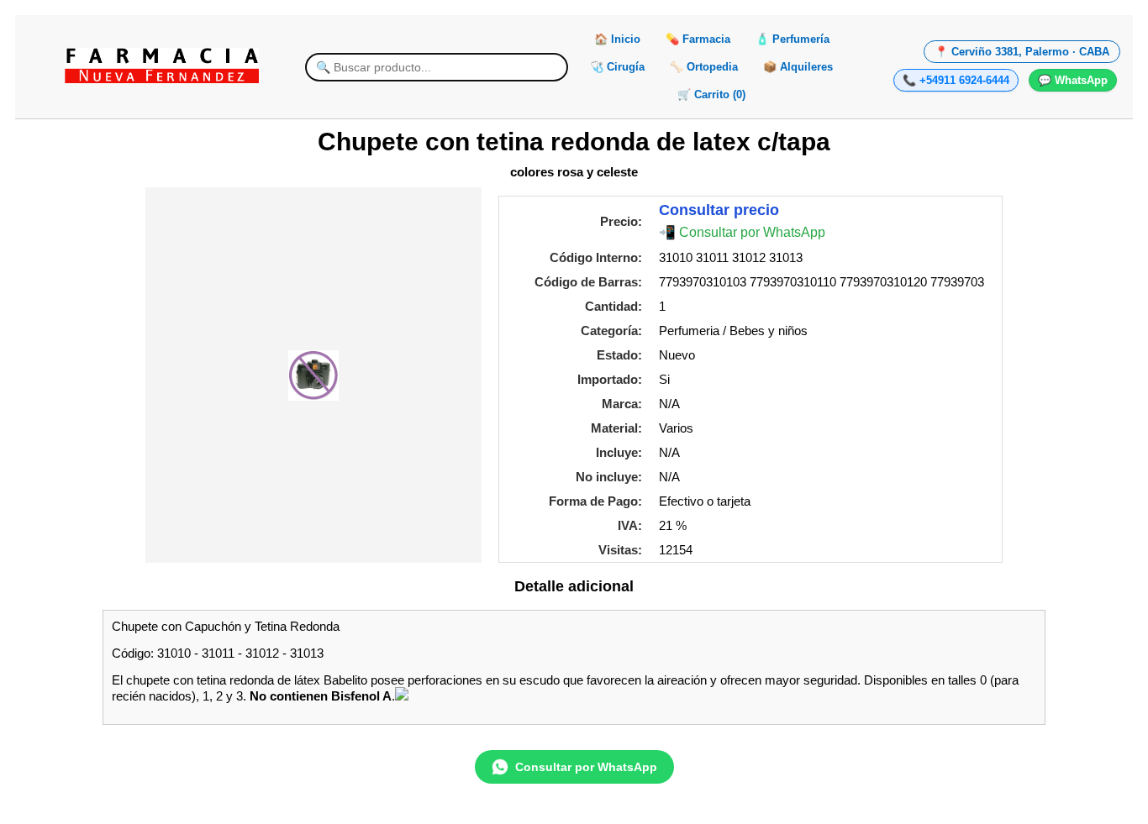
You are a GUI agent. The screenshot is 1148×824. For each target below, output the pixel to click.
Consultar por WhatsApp (586, 767)
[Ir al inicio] (161, 65)
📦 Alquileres (798, 66)
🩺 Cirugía (617, 66)
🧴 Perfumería (792, 39)
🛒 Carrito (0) (711, 94)
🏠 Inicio (617, 39)
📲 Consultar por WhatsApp (742, 232)
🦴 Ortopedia (704, 66)
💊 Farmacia (698, 39)
